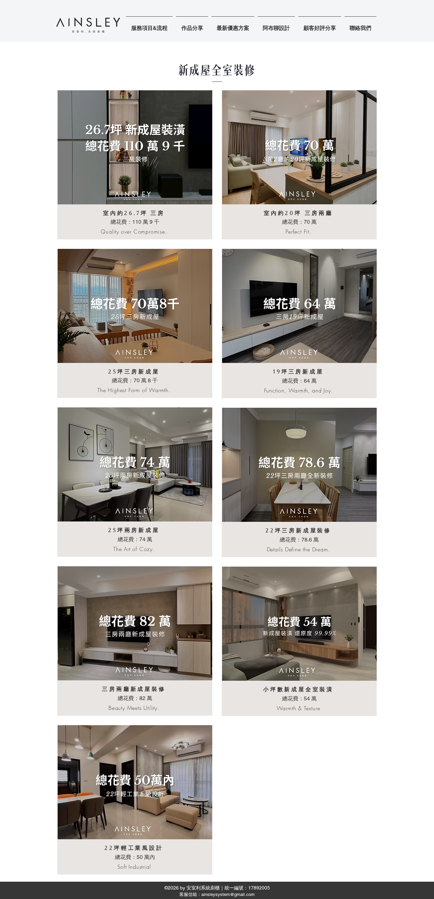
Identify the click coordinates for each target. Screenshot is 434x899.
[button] (192, 25)
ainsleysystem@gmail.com (228, 894)
